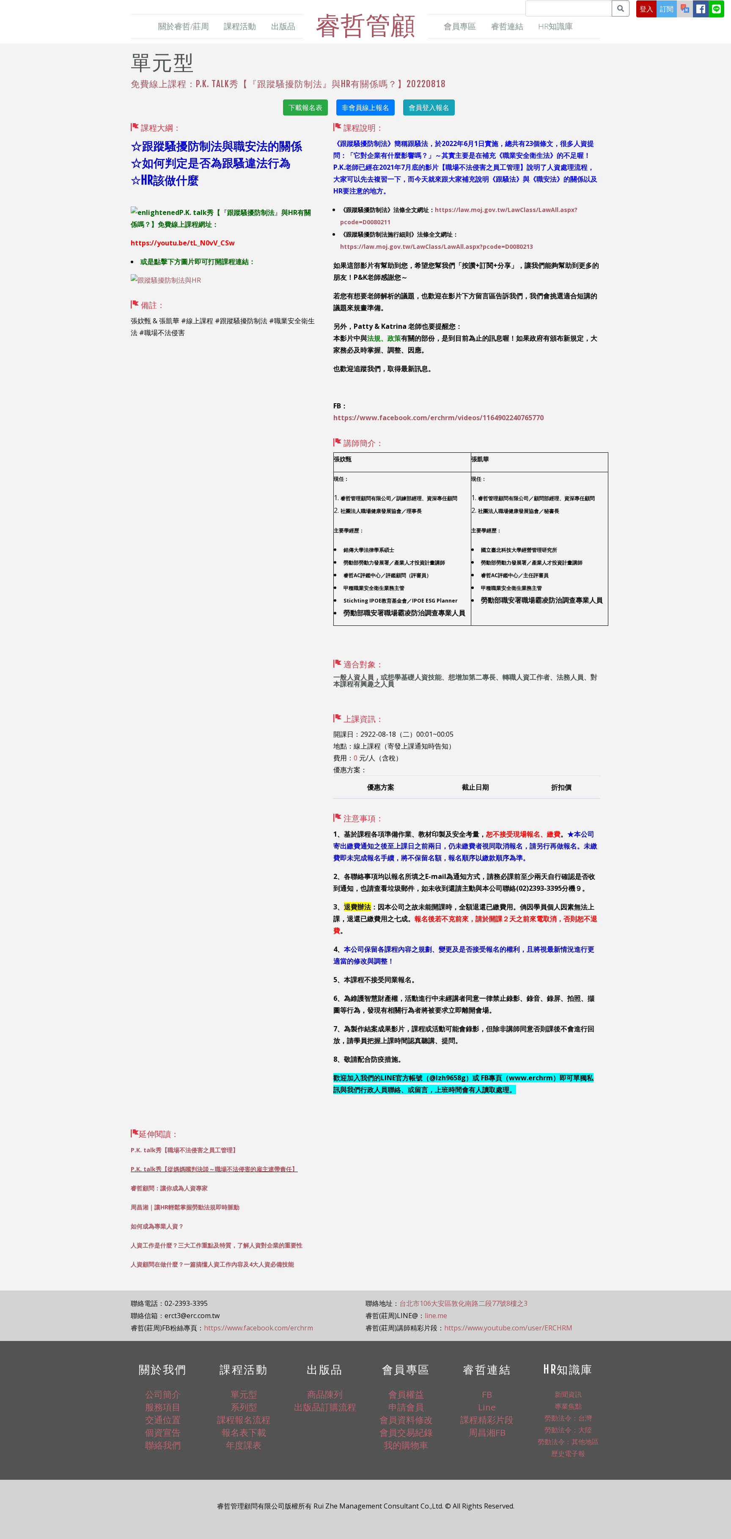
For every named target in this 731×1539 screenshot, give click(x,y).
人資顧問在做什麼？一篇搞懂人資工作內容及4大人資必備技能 (212, 1264)
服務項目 (163, 1407)
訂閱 (666, 9)
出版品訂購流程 (325, 1407)
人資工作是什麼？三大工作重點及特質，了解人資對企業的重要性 (216, 1245)
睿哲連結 (507, 26)
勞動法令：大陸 (568, 1429)
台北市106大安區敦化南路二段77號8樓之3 (463, 1303)
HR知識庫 (555, 26)
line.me (436, 1315)
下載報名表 (305, 107)
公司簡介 (163, 1394)
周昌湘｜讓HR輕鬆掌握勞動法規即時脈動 (185, 1207)
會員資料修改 (406, 1420)
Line (487, 1407)
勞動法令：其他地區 (568, 1441)
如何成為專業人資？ (157, 1226)
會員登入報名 (429, 107)
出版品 (283, 26)
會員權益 (406, 1394)
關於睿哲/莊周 (183, 26)
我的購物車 (406, 1445)
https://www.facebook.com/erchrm (258, 1328)
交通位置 (163, 1420)
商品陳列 (325, 1394)
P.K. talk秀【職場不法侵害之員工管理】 (185, 1150)
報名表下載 (244, 1432)
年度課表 (243, 1445)
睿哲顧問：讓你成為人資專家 (169, 1188)
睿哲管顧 (365, 24)
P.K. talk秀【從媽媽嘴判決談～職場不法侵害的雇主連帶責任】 (214, 1169)
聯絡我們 (163, 1445)
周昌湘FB (487, 1432)
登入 (646, 9)
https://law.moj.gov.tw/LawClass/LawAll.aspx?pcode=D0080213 (436, 246)
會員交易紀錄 (406, 1432)
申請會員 (406, 1407)
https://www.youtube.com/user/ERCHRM (508, 1328)
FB (487, 1394)
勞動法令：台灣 (568, 1418)
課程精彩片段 (487, 1420)
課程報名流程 (243, 1420)
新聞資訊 (568, 1394)
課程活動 (240, 26)
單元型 (244, 1394)
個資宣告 (163, 1432)
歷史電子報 (568, 1453)
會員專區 (460, 26)
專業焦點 (568, 1406)
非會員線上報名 (365, 107)
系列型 (244, 1407)
